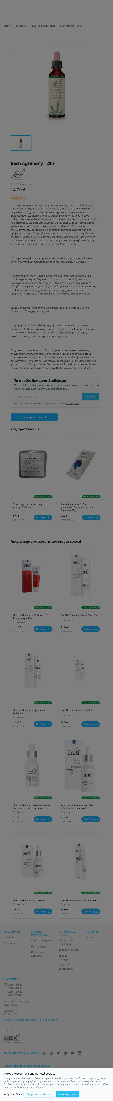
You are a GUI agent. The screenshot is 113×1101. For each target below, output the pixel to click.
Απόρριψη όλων (13, 1094)
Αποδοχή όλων (67, 1094)
